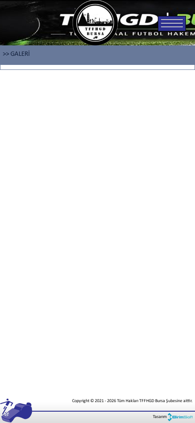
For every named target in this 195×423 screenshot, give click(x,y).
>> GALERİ (16, 54)
